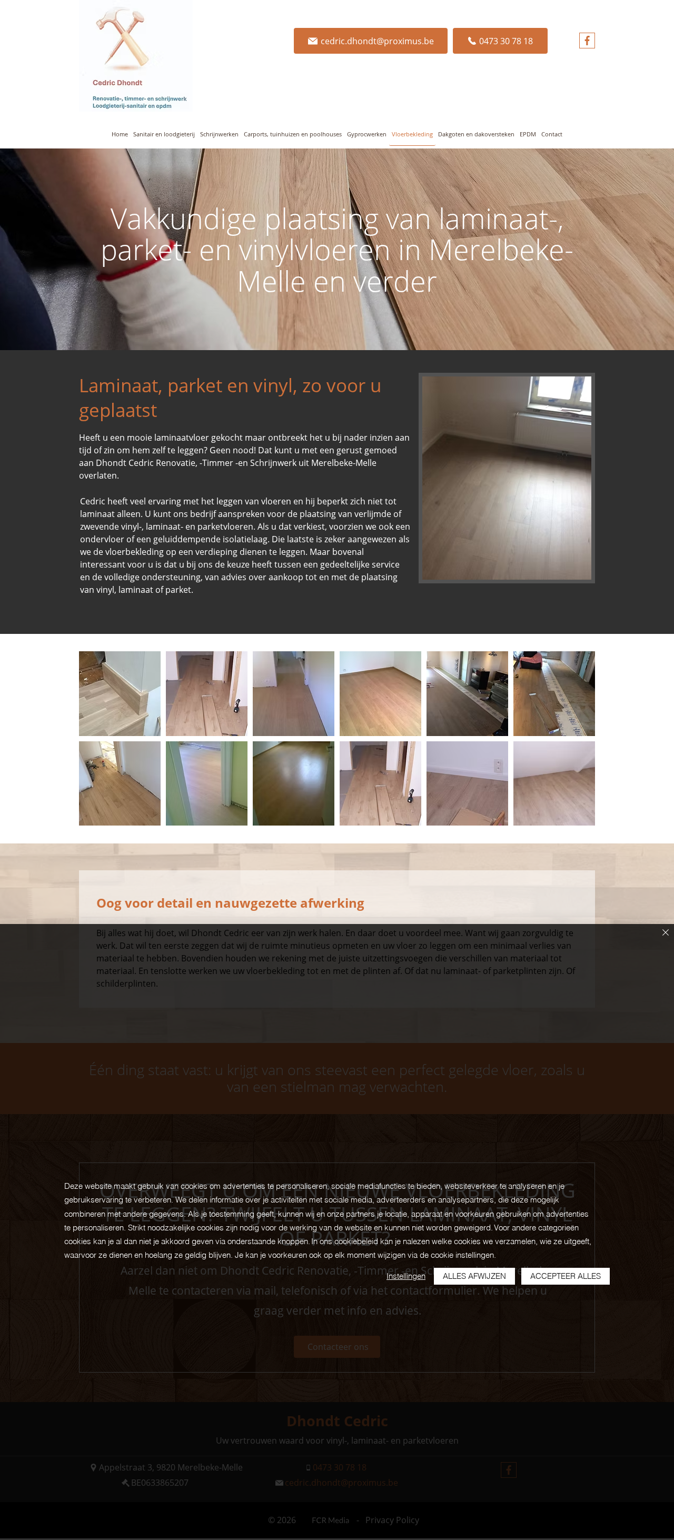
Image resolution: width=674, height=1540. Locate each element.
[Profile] (587, 40)
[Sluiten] (665, 933)
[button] (120, 693)
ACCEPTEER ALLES (565, 1276)
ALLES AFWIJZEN (474, 1276)
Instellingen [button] (405, 1276)
